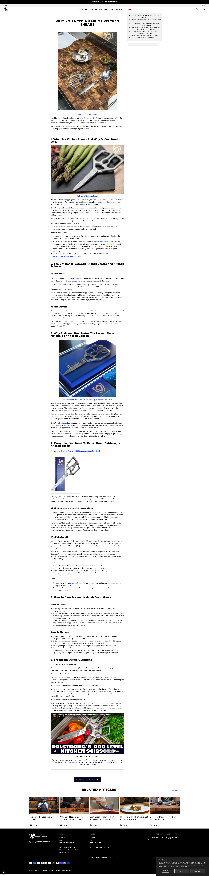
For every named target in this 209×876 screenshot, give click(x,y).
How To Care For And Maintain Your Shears (145, 35)
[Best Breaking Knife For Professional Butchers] (104, 805)
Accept (181, 871)
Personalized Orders (66, 842)
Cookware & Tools (106, 9)
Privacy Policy (182, 866)
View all (174, 790)
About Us (92, 837)
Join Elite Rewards (96, 845)
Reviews (92, 840)
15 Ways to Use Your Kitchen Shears (67, 256)
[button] (177, 813)
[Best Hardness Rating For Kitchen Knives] (165, 805)
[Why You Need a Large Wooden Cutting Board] (74, 805)
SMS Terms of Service (67, 847)
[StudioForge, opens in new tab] (6, 5)
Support (203, 5)
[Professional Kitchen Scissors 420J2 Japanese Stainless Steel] (87, 368)
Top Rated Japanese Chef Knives (42, 818)
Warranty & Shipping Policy (69, 850)
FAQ (60, 840)
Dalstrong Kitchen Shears (87, 114)
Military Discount (95, 850)
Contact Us (63, 837)
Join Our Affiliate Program (99, 847)
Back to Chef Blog (88, 780)
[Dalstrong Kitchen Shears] (87, 71)
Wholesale (63, 845)
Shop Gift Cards (95, 842)
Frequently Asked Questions (145, 37)
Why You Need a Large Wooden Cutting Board (71, 818)
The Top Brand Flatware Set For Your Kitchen (134, 818)
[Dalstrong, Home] (6, 9)
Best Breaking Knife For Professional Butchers (102, 818)
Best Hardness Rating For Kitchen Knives (163, 818)
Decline (197, 871)
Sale (129, 9)
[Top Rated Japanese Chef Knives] (44, 805)
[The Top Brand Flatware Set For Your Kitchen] (134, 805)
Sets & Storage (91, 9)
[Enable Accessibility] (4, 872)
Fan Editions (120, 9)
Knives (80, 9)
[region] (104, 1)
